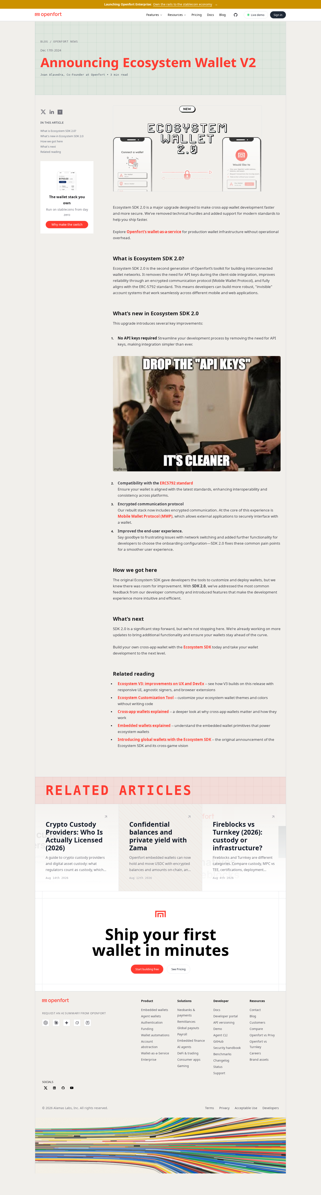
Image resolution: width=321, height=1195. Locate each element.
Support (219, 1073)
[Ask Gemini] (66, 1022)
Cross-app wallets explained (143, 711)
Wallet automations (155, 1035)
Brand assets (259, 1059)
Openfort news (65, 41)
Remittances (186, 1021)
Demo (217, 1029)
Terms (209, 1108)
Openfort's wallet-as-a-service (154, 231)
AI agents (184, 1047)
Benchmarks (222, 1054)
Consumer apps (188, 1059)
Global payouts (188, 1028)
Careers (255, 1053)
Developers (270, 1108)
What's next (48, 146)
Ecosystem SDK (197, 646)
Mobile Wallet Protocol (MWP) (145, 516)
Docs (216, 1010)
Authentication (152, 1022)
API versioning (224, 1022)
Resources (175, 15)
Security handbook (227, 1048)
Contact (255, 1010)
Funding (147, 1029)
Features (152, 15)
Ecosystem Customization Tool (146, 697)
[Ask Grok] (77, 1022)
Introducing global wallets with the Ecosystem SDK (164, 739)
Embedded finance (191, 1040)
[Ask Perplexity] (87, 1022)
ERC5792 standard (176, 483)
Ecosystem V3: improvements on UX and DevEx (161, 683)
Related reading (50, 152)
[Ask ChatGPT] (45, 1022)
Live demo (257, 15)
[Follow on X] (45, 1087)
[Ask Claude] (56, 1022)
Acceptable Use (246, 1108)
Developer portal (225, 1016)
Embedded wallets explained (144, 725)
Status (218, 1067)
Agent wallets (151, 1016)
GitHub (218, 1041)
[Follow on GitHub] (63, 1087)
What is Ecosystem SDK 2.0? (58, 131)
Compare (256, 1029)
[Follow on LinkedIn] (54, 1087)
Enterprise (148, 1059)
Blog (44, 41)
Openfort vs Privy (262, 1035)
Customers (257, 1022)
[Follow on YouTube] (71, 1087)
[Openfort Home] (48, 14)
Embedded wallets (154, 1010)
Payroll (182, 1034)
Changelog (221, 1060)
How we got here (51, 141)
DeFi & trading (187, 1053)
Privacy (224, 1108)
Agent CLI (220, 1035)
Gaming (183, 1066)
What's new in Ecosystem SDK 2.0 (61, 136)
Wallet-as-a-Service (155, 1053)
